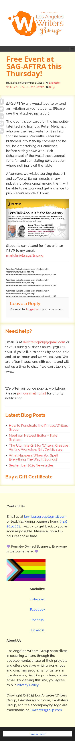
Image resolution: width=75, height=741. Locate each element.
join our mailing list (31, 393)
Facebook (37, 609)
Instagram (37, 599)
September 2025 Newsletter (31, 465)
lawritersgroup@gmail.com (44, 342)
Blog (52, 87)
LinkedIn (37, 630)
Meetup (37, 620)
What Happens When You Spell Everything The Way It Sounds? (33, 457)
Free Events (22, 87)
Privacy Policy (27, 685)
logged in (32, 309)
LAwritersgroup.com (46, 710)
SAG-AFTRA (37, 87)
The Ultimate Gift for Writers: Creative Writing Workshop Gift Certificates (38, 447)
